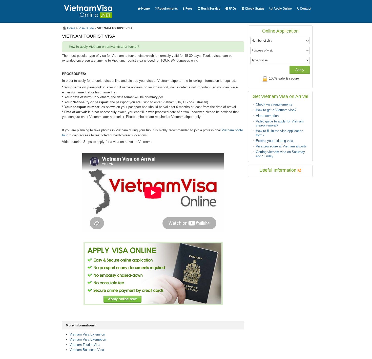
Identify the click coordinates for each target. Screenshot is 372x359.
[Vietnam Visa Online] (88, 20)
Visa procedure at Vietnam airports (281, 146)
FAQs (232, 8)
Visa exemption (267, 116)
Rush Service (210, 8)
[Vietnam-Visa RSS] (299, 170)
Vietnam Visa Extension (87, 334)
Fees (189, 8)
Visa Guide (86, 28)
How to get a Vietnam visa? (276, 110)
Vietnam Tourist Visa (85, 345)
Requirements (167, 8)
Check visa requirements (274, 104)
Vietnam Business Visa (87, 350)
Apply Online (282, 8)
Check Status (254, 8)
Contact (305, 8)
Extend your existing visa (274, 141)
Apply (299, 70)
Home (145, 8)
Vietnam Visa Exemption (88, 339)
